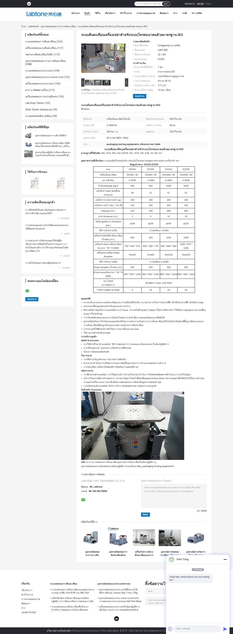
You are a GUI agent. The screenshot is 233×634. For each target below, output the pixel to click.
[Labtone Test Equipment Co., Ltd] (44, 14)
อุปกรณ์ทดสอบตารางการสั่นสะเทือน (58, 26)
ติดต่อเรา (164, 13)
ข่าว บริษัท (197, 13)
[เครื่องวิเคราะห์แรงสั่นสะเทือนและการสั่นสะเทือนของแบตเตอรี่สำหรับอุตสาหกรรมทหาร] (144, 538)
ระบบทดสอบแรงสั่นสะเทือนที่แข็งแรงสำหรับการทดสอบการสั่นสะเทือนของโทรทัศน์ (70, 608)
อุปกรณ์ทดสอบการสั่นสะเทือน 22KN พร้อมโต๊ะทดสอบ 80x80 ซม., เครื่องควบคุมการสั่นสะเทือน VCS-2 (52, 146)
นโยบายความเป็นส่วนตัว (59, 630)
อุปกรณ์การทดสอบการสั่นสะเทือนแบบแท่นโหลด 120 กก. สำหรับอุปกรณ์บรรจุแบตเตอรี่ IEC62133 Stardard (169, 553)
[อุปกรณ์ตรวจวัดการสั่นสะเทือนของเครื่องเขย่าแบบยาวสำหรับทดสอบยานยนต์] (195, 538)
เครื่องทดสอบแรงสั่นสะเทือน (41, 47)
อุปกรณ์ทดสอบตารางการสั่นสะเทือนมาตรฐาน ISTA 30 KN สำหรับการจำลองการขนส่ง (92, 553)
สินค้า (87, 13)
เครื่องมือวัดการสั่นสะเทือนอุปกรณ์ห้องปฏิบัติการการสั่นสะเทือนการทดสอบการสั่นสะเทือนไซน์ (73, 600)
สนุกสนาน (190, 3)
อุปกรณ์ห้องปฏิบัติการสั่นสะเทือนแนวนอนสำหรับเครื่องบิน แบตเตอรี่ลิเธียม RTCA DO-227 (53, 155)
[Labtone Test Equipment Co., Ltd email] (29, 291)
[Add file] (170, 628)
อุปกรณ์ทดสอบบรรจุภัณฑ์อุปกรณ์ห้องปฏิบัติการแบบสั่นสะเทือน (111, 466)
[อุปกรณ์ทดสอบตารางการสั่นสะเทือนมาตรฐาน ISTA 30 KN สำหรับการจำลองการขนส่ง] (92, 538)
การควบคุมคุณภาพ (146, 13)
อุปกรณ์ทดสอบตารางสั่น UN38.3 (50, 135)
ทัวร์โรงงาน (126, 13)
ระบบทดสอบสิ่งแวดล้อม (38, 116)
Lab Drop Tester (34, 103)
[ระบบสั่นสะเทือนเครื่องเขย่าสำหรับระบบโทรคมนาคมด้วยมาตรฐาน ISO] (103, 59)
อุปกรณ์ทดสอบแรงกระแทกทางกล (44, 77)
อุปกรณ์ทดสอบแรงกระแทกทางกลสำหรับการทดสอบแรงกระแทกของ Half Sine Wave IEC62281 (120, 600)
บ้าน (23, 26)
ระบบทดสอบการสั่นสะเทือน (40, 41)
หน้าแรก (75, 13)
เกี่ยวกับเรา (110, 13)
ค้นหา (166, 4)
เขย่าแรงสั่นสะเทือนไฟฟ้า (39, 54)
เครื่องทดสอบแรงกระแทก (39, 83)
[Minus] (225, 559)
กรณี (184, 13)
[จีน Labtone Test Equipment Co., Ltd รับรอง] (34, 183)
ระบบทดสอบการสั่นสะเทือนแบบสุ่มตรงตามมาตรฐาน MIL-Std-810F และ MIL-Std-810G (73, 591)
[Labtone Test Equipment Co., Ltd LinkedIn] (29, 4)
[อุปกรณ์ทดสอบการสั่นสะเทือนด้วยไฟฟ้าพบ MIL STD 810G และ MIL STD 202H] (118, 538)
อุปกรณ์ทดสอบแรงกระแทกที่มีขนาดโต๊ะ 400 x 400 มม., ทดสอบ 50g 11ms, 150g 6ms (118, 591)
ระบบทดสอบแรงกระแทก (39, 70)
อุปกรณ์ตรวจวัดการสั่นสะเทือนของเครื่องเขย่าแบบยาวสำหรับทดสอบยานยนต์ (195, 553)
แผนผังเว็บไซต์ (28, 612)
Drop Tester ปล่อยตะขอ (38, 109)
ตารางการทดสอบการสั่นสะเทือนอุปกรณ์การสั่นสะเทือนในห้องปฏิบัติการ (121, 462)
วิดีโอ (97, 13)
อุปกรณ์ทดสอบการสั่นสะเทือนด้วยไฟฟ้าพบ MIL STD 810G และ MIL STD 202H (118, 553)
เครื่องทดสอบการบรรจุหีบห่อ (41, 96)
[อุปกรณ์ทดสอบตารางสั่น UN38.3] (28, 135)
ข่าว (175, 13)
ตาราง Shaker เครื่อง (36, 90)
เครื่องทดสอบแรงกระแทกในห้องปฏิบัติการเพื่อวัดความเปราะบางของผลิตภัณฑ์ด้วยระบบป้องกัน (119, 608)
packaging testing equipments (158, 466)
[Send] (225, 628)
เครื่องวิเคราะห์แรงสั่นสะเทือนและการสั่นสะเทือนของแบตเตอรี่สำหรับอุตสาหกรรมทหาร (144, 553)
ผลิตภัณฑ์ (33, 26)
